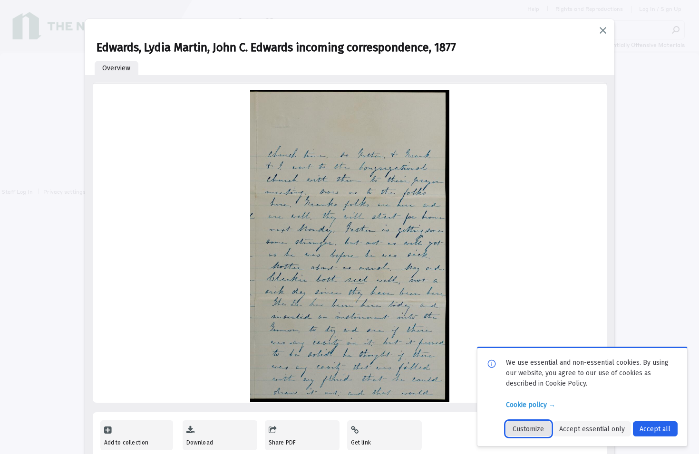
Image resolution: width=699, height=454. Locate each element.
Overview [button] (116, 68)
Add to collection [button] (126, 442)
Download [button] (199, 442)
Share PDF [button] (282, 442)
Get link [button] (361, 442)
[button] (603, 30)
